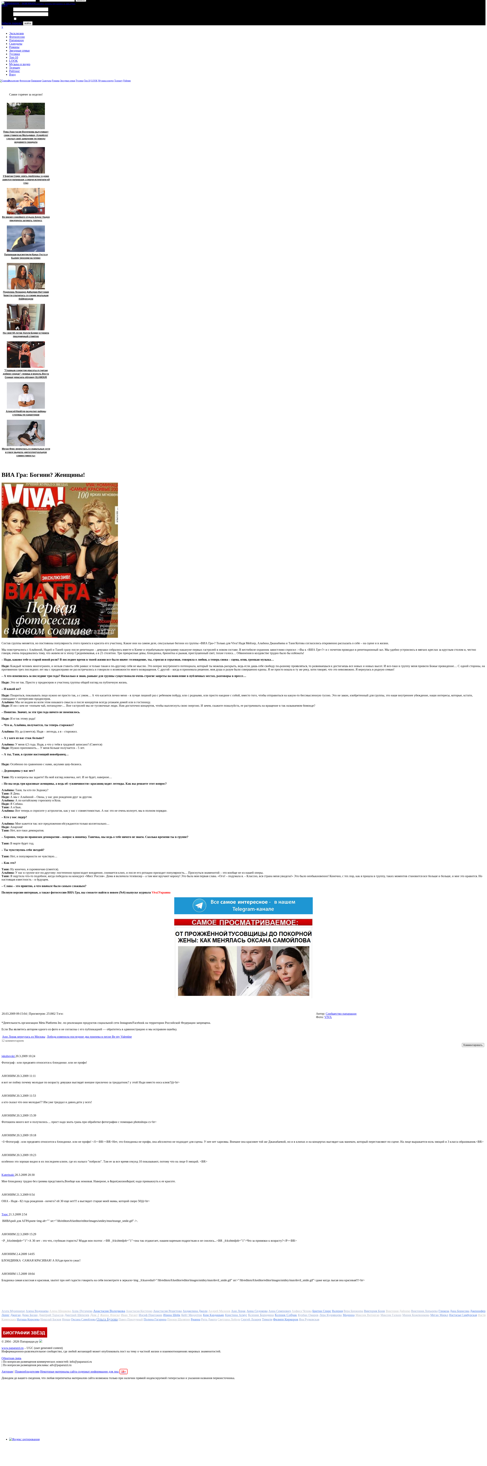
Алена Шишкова (60, 1311)
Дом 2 (94, 1315)
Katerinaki (8, 1174)
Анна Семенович (279, 1311)
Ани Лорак (238, 1311)
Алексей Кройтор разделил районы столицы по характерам (26, 413)
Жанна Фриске (110, 1315)
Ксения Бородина (261, 1315)
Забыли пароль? (12, 23)
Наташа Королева (28, 1319)
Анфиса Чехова (302, 1311)
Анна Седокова (257, 1311)
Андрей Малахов (219, 1311)
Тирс (5, 1214)
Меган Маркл (439, 1315)
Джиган (15, 1315)
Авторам (7, 1371)
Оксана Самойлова (83, 1319)
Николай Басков (50, 1319)
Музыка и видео (19, 64)
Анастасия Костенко (139, 1311)
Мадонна (349, 1315)
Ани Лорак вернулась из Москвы (23, 1036)
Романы (14, 47)
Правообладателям (27, 1371)
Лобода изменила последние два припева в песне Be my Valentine (89, 1036)
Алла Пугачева (82, 1311)
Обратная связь (11, 1358)
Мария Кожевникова (415, 1315)
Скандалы (15, 43)
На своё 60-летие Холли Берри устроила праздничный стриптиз (26, 335)
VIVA (328, 1017)
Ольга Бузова (107, 1319)
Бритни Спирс (321, 1311)
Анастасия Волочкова (109, 1311)
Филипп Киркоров (285, 1319)
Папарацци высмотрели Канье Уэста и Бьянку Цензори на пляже (26, 256)
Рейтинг (14, 71)
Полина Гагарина (155, 1319)
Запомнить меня (27, 19)
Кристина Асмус (236, 1315)
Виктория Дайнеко (398, 1311)
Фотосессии (17, 36)
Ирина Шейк (171, 1315)
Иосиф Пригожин (150, 1315)
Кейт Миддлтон (191, 1315)
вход (4, 5)
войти (28, 23)
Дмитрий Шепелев (76, 1315)
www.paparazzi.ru (13, 1348)
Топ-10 (13, 57)
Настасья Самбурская (463, 1315)
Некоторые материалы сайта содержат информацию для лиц (83, 1371)
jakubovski (8, 1056)
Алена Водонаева (37, 1311)
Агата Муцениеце (13, 1311)
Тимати (267, 1319)
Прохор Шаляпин (178, 1319)
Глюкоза (443, 1311)
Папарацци (16, 40)
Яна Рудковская (309, 1319)
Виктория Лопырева (424, 1311)
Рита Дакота (209, 1319)
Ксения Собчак (286, 1315)
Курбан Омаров (308, 1315)
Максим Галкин (390, 1315)
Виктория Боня (374, 1311)
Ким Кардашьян (213, 1315)
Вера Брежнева (353, 1311)
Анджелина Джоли (195, 1311)
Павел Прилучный (131, 1319)
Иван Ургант (129, 1315)
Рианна (195, 1319)
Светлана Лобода (229, 1319)
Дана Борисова (459, 1311)
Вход (12, 74)
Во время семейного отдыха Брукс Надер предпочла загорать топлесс (26, 219)
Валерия (337, 1311)
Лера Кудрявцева (330, 1315)
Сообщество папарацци (341, 1013)
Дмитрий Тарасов (51, 1315)
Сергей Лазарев (251, 1319)
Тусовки (14, 54)
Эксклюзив (16, 33)
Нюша (66, 1319)
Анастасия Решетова (167, 1311)
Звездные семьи (19, 50)
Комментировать (473, 1045)
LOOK (13, 60)
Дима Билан (30, 1315)
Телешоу (14, 67)
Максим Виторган (368, 1315)
